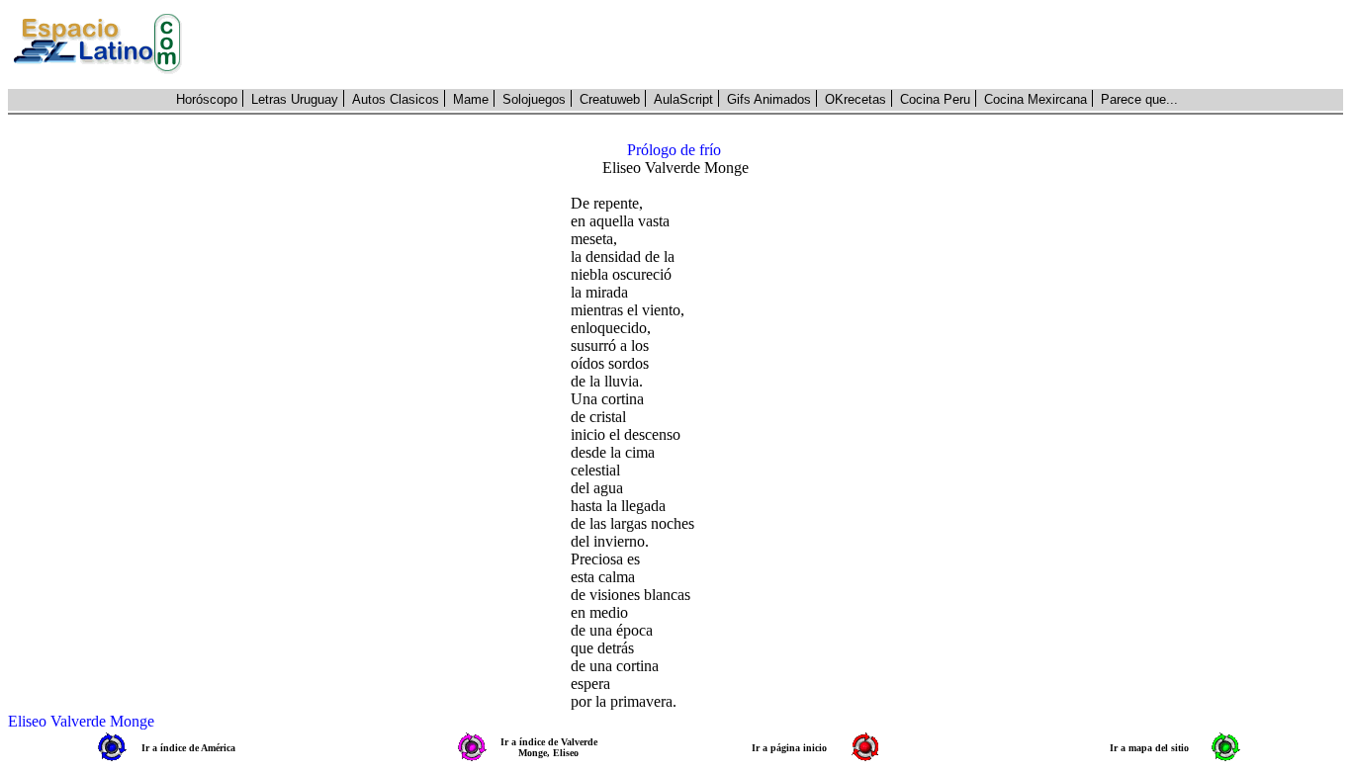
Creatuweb (610, 99)
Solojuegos (534, 99)
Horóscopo (206, 99)
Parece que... (1139, 99)
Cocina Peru (935, 99)
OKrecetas (855, 99)
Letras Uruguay (294, 99)
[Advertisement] (773, 44)
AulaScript (683, 99)
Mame (471, 99)
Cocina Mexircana (1035, 99)
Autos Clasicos (395, 99)
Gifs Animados (769, 99)
